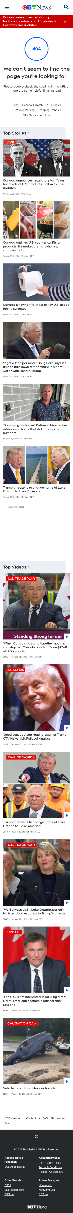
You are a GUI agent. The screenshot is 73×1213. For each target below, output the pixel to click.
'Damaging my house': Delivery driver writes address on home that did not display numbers (35, 429)
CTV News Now (32, 115)
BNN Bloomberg (14, 1189)
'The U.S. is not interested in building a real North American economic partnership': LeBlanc (34, 1001)
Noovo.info (45, 1185)
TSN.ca (9, 1194)
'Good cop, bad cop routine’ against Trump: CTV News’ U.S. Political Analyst (35, 736)
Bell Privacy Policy (50, 1162)
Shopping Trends (48, 109)
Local (16, 104)
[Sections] (6, 7)
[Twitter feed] (36, 1136)
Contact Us (33, 1118)
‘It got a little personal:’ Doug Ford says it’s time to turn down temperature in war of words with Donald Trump (34, 367)
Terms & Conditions (50, 1167)
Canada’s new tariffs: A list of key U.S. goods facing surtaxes (36, 306)
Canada (27, 104)
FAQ (45, 1118)
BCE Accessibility (14, 1166)
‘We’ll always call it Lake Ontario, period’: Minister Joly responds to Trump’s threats (34, 911)
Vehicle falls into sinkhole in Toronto (29, 1088)
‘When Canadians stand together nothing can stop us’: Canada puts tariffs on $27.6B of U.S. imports (35, 647)
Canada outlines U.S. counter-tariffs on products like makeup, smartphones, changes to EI (32, 246)
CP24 (7, 1185)
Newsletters (58, 1118)
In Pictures (52, 104)
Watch (39, 104)
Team (7, 1123)
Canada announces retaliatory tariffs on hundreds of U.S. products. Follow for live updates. (33, 184)
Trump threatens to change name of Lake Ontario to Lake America (34, 489)
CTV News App (13, 1118)
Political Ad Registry (51, 1171)
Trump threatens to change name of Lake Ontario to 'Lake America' (34, 824)
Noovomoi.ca (47, 1189)
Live (47, 115)
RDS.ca (43, 1194)
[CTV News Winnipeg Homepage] (36, 7)
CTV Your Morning (24, 109)
